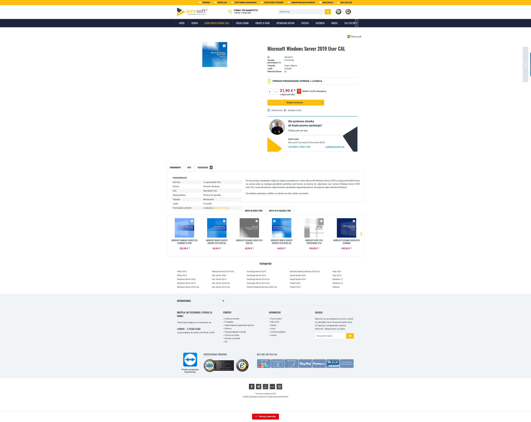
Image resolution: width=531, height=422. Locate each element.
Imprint (273, 335)
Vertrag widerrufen (267, 416)
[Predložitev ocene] (312, 53)
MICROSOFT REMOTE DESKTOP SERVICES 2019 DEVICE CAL (281, 242)
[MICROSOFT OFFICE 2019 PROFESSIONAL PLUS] (314, 228)
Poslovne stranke (231, 319)
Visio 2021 (336, 271)
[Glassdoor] (265, 386)
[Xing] (258, 386)
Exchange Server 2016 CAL (258, 283)
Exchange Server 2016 (256, 275)
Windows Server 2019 (186, 283)
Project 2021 (295, 283)
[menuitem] (301, 2)
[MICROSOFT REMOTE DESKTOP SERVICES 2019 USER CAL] (217, 228)
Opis (189, 167)
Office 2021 (182, 271)
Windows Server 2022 (186, 279)
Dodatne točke (294, 110)
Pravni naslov (276, 319)
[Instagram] (279, 386)
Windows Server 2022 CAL (188, 287)
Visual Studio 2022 (298, 275)
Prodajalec (229, 322)
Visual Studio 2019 (298, 279)
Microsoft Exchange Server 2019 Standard (346, 242)
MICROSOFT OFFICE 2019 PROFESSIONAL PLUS (314, 242)
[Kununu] (272, 386)
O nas (272, 328)
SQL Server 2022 (219, 275)
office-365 (274, 322)
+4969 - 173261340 (189, 329)
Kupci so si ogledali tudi (280, 210)
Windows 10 (337, 283)
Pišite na (227, 328)
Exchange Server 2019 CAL (258, 279)
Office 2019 (182, 275)
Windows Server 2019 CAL (223, 271)
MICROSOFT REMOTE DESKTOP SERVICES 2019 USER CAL (217, 242)
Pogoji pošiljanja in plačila (235, 332)
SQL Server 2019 (219, 279)
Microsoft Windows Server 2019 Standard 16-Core (184, 242)
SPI (225, 342)
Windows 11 (337, 279)
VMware (336, 287)
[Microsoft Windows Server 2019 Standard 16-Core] (184, 228)
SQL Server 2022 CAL (221, 283)
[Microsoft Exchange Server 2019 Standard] (346, 228)
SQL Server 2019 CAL (221, 287)
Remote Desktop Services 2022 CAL (262, 287)
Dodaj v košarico (295, 102)
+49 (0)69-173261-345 (299, 147)
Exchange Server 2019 (256, 271)
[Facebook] (251, 386)
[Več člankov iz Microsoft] (354, 36)
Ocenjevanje (205, 167)
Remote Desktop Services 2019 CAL (305, 271)
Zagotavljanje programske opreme (239, 325)
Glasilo (273, 325)
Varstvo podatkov (278, 332)
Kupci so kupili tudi (253, 210)
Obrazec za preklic (232, 338)
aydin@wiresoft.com (335, 147)
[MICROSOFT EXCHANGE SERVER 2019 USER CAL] (249, 228)
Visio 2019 (336, 275)
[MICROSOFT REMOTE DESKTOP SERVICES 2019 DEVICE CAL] (282, 228)
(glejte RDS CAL (220, 208)
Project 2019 (295, 287)
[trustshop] (242, 365)
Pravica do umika (231, 335)
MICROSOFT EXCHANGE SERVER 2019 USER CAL (249, 242)
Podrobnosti (175, 167)
